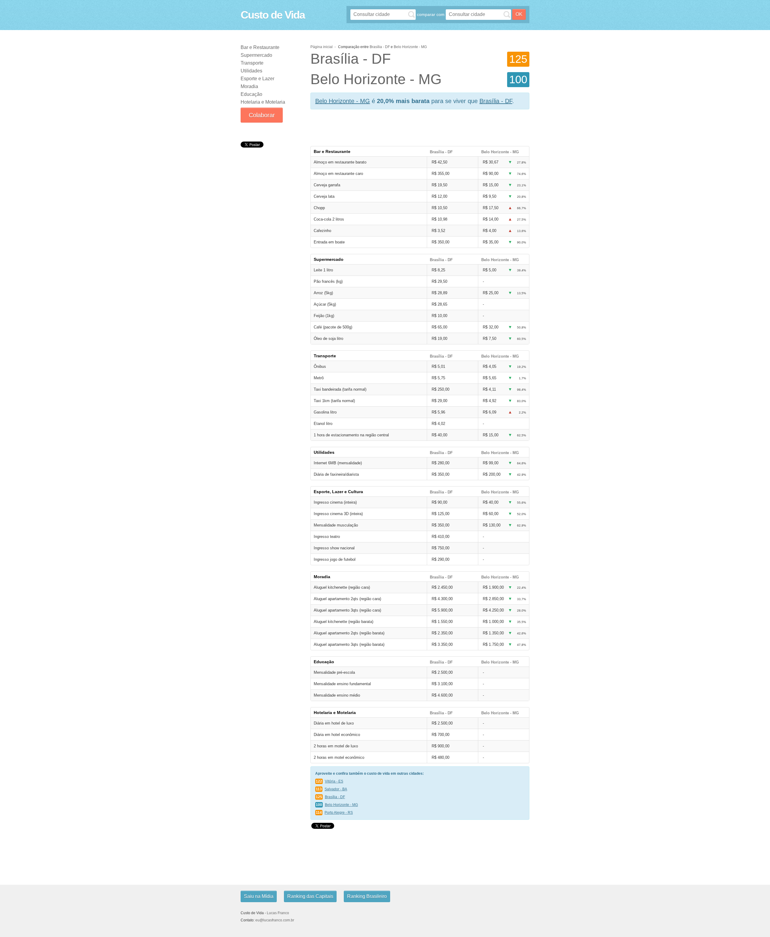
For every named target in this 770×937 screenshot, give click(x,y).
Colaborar (262, 115)
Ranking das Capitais (310, 896)
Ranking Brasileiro (367, 896)
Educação (251, 94)
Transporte (252, 63)
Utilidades (251, 70)
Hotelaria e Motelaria (263, 102)
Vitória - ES (334, 781)
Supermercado (256, 55)
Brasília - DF (380, 47)
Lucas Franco (278, 913)
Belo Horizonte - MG (410, 47)
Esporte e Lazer (257, 78)
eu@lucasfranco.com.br (274, 920)
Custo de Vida (273, 15)
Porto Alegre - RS (339, 812)
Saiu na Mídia (258, 896)
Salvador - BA (336, 789)
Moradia (249, 86)
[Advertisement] (271, 194)
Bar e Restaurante (260, 47)
